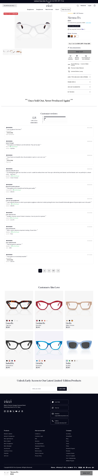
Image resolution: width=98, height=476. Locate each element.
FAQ (36, 438)
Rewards (83, 5)
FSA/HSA (6, 453)
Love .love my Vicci (11, 214)
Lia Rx (69, 323)
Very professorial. (10, 228)
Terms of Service (39, 453)
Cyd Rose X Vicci (8, 450)
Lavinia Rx (40, 323)
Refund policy (38, 450)
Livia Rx (39, 363)
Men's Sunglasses (8, 443)
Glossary (37, 441)
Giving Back (69, 436)
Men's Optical (7, 441)
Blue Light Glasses (8, 438)
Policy (67, 446)
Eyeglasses (30, 9)
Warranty (37, 448)
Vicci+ (57, 9)
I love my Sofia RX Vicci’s (12, 170)
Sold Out (79, 52)
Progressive (8, 162)
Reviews (68, 450)
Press (67, 441)
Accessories (7, 448)
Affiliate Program (70, 460)
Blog (67, 438)
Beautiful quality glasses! (13, 186)
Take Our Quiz (66, 9)
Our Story (68, 433)
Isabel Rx (10, 363)
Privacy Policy (38, 455)
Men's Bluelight (7, 446)
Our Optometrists (39, 443)
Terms (67, 443)
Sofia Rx (7, 148)
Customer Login (39, 436)
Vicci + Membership (71, 458)
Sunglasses (39, 9)
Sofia (7, 248)
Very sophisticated (11, 242)
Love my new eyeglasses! (12, 200)
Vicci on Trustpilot (70, 455)
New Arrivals (49, 9)
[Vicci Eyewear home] (49, 5)
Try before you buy (9, 5)
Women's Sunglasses (9, 436)
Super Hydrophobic (10, 134)
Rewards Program (70, 448)
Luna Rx (7, 220)
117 (53, 270)
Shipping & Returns (39, 446)
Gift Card (6, 455)
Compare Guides (70, 453)
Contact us (37, 433)
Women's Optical (8, 433)
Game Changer (10, 143)
